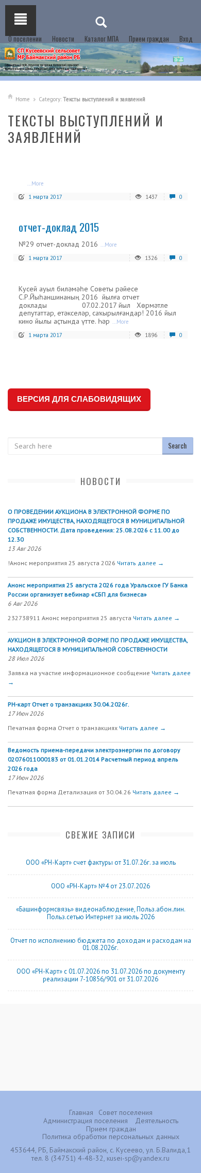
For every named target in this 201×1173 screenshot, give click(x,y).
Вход (186, 38)
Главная (81, 1112)
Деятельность (156, 1120)
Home (22, 99)
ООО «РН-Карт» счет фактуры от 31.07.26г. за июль (101, 862)
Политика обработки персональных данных (110, 1136)
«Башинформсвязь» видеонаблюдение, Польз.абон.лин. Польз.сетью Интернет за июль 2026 (101, 913)
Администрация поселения (85, 1120)
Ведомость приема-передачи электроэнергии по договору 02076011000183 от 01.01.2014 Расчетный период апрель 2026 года (94, 759)
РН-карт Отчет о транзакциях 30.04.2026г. (68, 704)
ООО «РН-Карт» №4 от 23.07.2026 (100, 886)
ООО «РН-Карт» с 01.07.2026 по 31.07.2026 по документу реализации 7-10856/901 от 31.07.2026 (100, 975)
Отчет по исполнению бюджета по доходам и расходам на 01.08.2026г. (100, 944)
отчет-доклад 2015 (59, 227)
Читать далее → (140, 563)
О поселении (25, 38)
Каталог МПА (102, 38)
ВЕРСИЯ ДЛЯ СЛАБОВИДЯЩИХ (79, 399)
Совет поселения (125, 1112)
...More (35, 183)
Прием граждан (149, 38)
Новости (63, 38)
